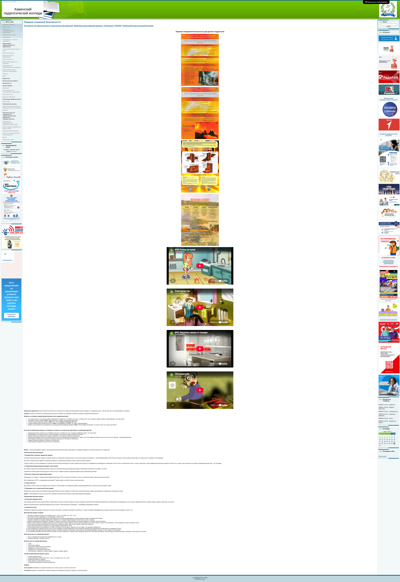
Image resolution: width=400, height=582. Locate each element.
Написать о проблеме (11, 315)
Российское (383, 134)
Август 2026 (387, 431)
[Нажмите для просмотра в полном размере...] (200, 85)
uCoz (203, 579)
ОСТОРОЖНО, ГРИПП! (388, 257)
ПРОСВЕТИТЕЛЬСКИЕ (387, 320)
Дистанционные (388, 98)
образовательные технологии (389, 99)
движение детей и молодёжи (392, 134)
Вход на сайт (382, 456)
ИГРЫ (395, 320)
